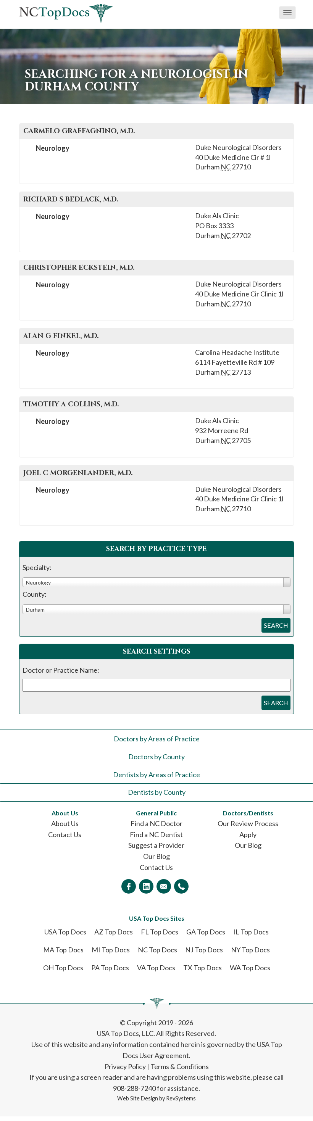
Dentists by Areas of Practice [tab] (156, 774)
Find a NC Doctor (156, 823)
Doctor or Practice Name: (61, 670)
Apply (248, 834)
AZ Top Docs (113, 932)
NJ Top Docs (204, 949)
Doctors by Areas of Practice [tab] (157, 738)
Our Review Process (248, 823)
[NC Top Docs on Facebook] (128, 886)
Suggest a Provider (156, 845)
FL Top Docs (159, 932)
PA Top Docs (110, 967)
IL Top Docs (251, 932)
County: (35, 594)
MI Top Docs (111, 949)
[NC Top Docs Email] (163, 886)
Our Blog (156, 856)
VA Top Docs (156, 967)
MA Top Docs (63, 949)
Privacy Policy (125, 1066)
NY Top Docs (250, 949)
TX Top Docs (202, 967)
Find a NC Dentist (156, 834)
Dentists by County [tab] (157, 792)
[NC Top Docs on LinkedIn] (146, 886)
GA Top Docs (205, 932)
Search (276, 625)
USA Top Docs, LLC (125, 1033)
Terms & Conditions (179, 1066)
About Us (65, 823)
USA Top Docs (65, 932)
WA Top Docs (250, 967)
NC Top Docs (157, 949)
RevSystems (181, 1098)
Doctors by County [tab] (156, 756)
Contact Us (64, 834)
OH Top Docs (63, 967)
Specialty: (37, 567)
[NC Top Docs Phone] (181, 886)
